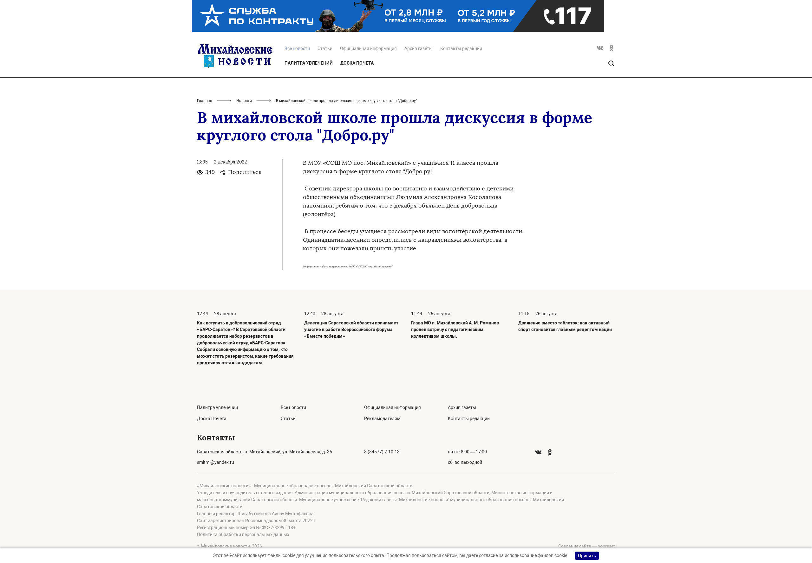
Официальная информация (368, 48)
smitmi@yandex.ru (215, 462)
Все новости (293, 407)
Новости (244, 101)
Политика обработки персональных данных (243, 534)
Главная (204, 101)
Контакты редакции (461, 48)
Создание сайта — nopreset (586, 546)
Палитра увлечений (309, 63)
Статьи (325, 48)
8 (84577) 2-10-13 (382, 451)
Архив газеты (418, 48)
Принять (587, 555)
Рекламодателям (382, 418)
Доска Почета (357, 63)
